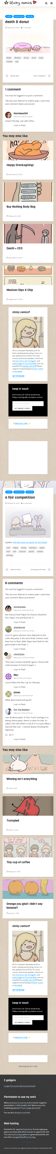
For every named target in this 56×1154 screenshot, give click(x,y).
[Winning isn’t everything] (28, 764)
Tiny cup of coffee (18, 862)
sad (16, 61)
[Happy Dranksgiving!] (28, 150)
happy (15, 547)
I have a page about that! (30, 1108)
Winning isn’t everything (22, 779)
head (41, 58)
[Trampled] (28, 806)
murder (9, 61)
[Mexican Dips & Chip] (28, 275)
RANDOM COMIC (21, 423)
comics (9, 16)
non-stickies (19, 16)
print (41, 369)
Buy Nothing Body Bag (21, 207)
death (9, 58)
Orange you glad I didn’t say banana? (25, 906)
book (35, 369)
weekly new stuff (29, 366)
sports (31, 551)
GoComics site (21, 361)
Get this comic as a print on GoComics (30, 542)
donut (26, 58)
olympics (33, 547)
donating (18, 371)
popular (30, 16)
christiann (19, 654)
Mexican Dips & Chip (20, 290)
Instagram (32, 361)
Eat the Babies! (22, 709)
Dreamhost (27, 1129)
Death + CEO (15, 248)
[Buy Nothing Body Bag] (28, 192)
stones (40, 551)
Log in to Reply (20, 125)
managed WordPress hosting (23, 1137)
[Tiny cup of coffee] (28, 847)
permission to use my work (19, 1103)
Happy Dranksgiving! (20, 165)
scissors (22, 551)
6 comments (27, 503)
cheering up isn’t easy (28, 1066)
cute (8, 547)
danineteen (20, 607)
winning (10, 555)
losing (23, 547)
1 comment (27, 28)
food (34, 58)
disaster (17, 58)
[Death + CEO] (28, 233)
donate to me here (22, 1112)
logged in (21, 95)
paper (42, 547)
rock (8, 551)
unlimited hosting (15, 1134)
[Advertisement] (28, 457)
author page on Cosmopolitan (24, 363)
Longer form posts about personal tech (20, 1086)
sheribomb (19, 627)
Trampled (13, 820)
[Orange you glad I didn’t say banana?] (28, 889)
